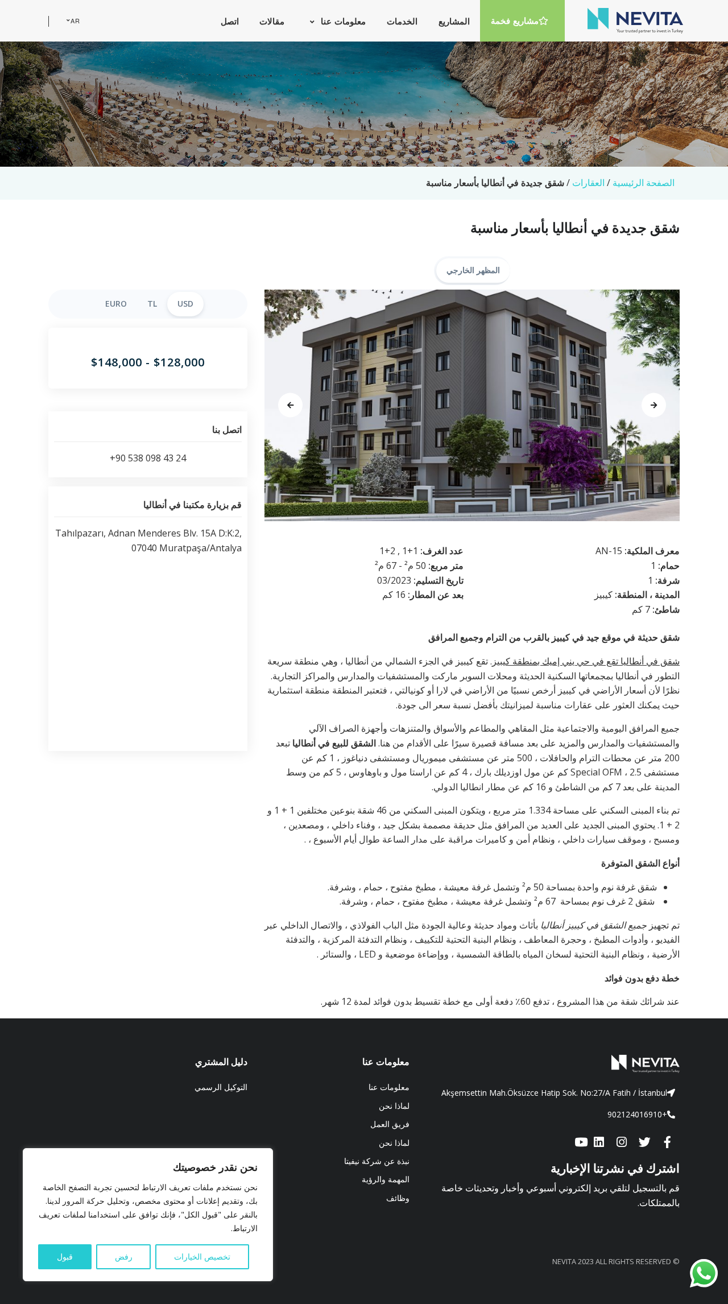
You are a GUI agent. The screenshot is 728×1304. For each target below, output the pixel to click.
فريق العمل (390, 1124)
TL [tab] (152, 303)
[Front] (553, 1064)
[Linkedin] (599, 1143)
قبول (65, 1256)
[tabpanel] (472, 406)
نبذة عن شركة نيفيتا (377, 1161)
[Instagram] (622, 1143)
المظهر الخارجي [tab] (473, 270)
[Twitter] (644, 1143)
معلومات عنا (389, 1087)
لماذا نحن (394, 1105)
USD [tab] (185, 303)
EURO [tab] (116, 303)
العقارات (588, 182)
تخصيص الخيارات (202, 1256)
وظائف (398, 1197)
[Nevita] (635, 20)
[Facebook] (667, 1143)
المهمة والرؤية (386, 1179)
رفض (124, 1256)
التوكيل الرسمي (221, 1087)
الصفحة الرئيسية (644, 182)
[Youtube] (581, 1143)
